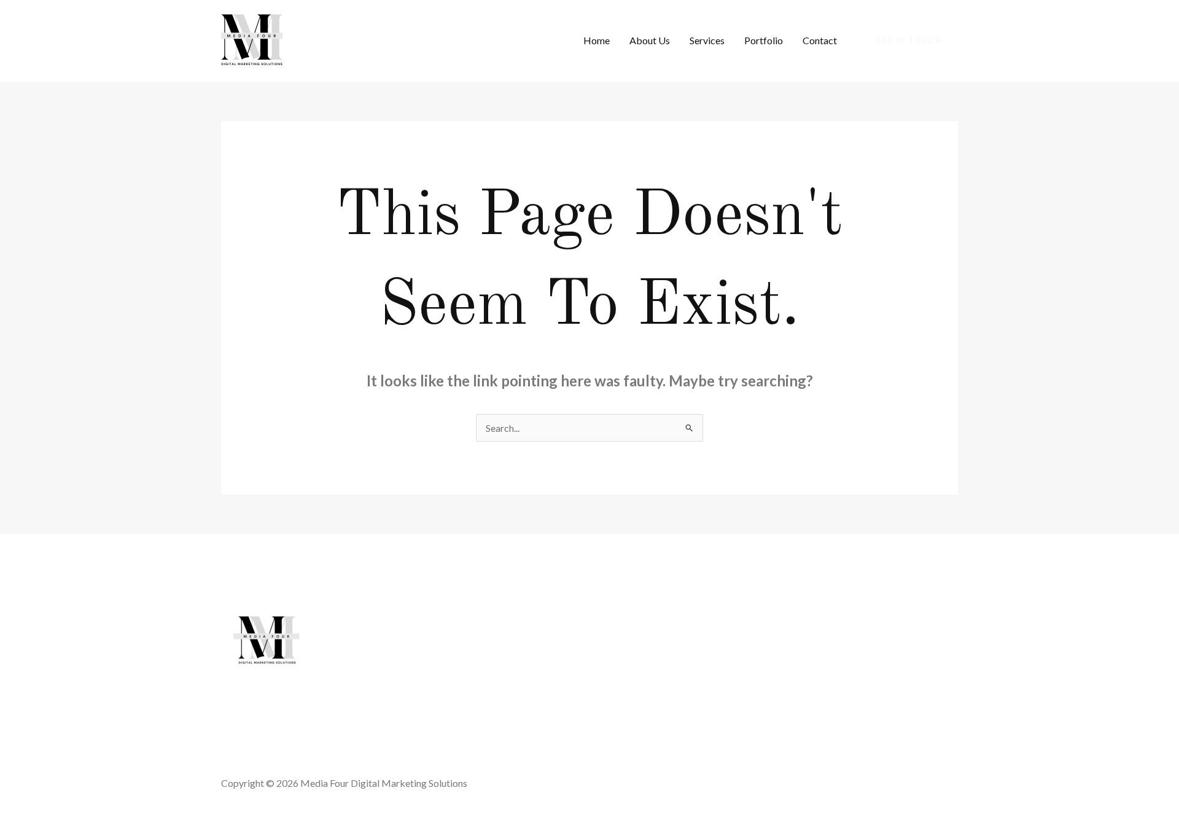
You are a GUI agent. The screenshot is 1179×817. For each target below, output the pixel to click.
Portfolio (763, 40)
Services (707, 40)
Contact (820, 40)
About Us (649, 40)
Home (596, 40)
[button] (908, 40)
